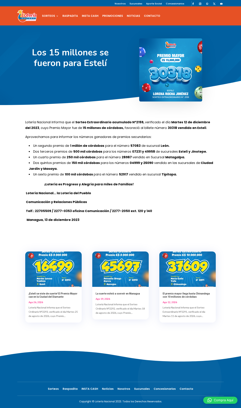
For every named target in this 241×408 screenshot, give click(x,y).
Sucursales (135, 3)
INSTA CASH (90, 16)
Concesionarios (175, 3)
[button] (220, 400)
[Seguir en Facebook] (193, 3)
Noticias (133, 16)
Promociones (112, 16)
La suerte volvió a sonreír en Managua (118, 293)
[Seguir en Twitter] (214, 3)
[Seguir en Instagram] (200, 3)
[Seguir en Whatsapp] (207, 3)
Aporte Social (154, 3)
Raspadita (70, 16)
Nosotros (120, 3)
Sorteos (48, 16)
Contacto (152, 16)
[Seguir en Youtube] (221, 3)
